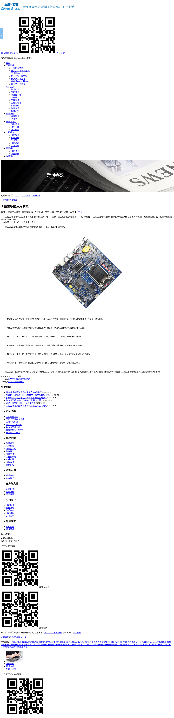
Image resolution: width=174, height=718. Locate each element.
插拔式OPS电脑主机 (20, 81)
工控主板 (167, 645)
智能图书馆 (16, 95)
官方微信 (14, 53)
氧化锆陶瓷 (14, 645)
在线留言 (61, 53)
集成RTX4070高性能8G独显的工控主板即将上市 (27, 395)
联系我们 (10, 156)
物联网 (14, 97)
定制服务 (15, 124)
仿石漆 (15, 642)
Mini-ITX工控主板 (19, 76)
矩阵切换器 (10, 647)
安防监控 (15, 92)
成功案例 (10, 113)
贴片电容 (133, 645)
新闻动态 (10, 148)
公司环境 (15, 143)
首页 (8, 63)
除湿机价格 (67, 645)
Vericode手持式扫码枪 (159, 642)
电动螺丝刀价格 (156, 645)
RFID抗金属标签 (58, 642)
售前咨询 (10, 664)
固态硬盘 (100, 642)
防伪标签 (76, 645)
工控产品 (10, 65)
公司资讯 (15, 151)
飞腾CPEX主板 (129, 642)
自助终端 (15, 105)
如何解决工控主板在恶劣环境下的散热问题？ (26, 398)
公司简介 (10, 132)
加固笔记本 (124, 645)
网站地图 (22, 637)
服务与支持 (11, 121)
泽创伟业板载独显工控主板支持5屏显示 (24, 392)
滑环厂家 (32, 645)
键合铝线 (91, 642)
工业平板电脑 (17, 73)
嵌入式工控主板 (18, 79)
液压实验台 (47, 645)
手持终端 (95, 645)
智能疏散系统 (32, 642)
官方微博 (5, 53)
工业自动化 (16, 103)
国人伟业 (77, 632)
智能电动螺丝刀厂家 (113, 642)
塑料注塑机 (86, 645)
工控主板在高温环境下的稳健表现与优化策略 (26, 406)
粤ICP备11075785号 (53, 632)
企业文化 (15, 138)
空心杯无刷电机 (143, 642)
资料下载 (15, 127)
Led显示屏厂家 (80, 642)
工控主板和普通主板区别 (19, 379)
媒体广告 (15, 111)
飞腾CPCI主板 (44, 642)
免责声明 (5, 637)
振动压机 (70, 642)
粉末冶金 (23, 645)
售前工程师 (11, 669)
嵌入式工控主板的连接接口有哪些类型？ (24, 400)
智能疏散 (22, 642)
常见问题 (15, 130)
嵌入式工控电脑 (18, 84)
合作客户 (15, 119)
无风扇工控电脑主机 (20, 71)
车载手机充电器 (22, 647)
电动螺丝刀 (114, 645)
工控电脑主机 (17, 68)
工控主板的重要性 (16, 382)
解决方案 (10, 87)
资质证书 (15, 140)
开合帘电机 (104, 645)
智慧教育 (15, 89)
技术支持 (10, 666)
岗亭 (3, 647)
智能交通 (15, 100)
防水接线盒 (57, 645)
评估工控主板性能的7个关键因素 (21, 403)
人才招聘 (15, 146)
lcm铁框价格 (143, 645)
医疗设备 (15, 108)
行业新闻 (15, 154)
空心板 (39, 645)
